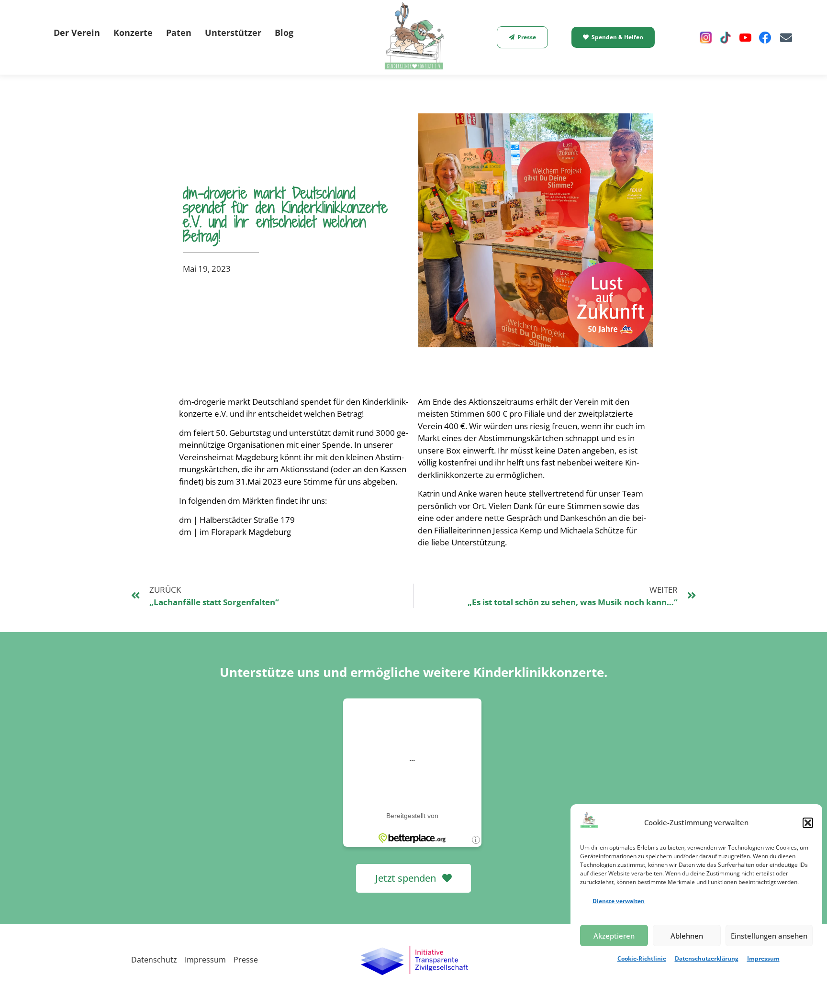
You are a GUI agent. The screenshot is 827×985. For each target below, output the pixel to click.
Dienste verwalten (618, 901)
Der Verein (77, 32)
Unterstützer (233, 32)
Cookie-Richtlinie (641, 958)
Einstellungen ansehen (769, 936)
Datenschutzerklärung (706, 958)
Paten (178, 32)
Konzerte (133, 32)
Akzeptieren (614, 936)
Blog (284, 32)
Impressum (763, 958)
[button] (808, 823)
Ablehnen (687, 936)
